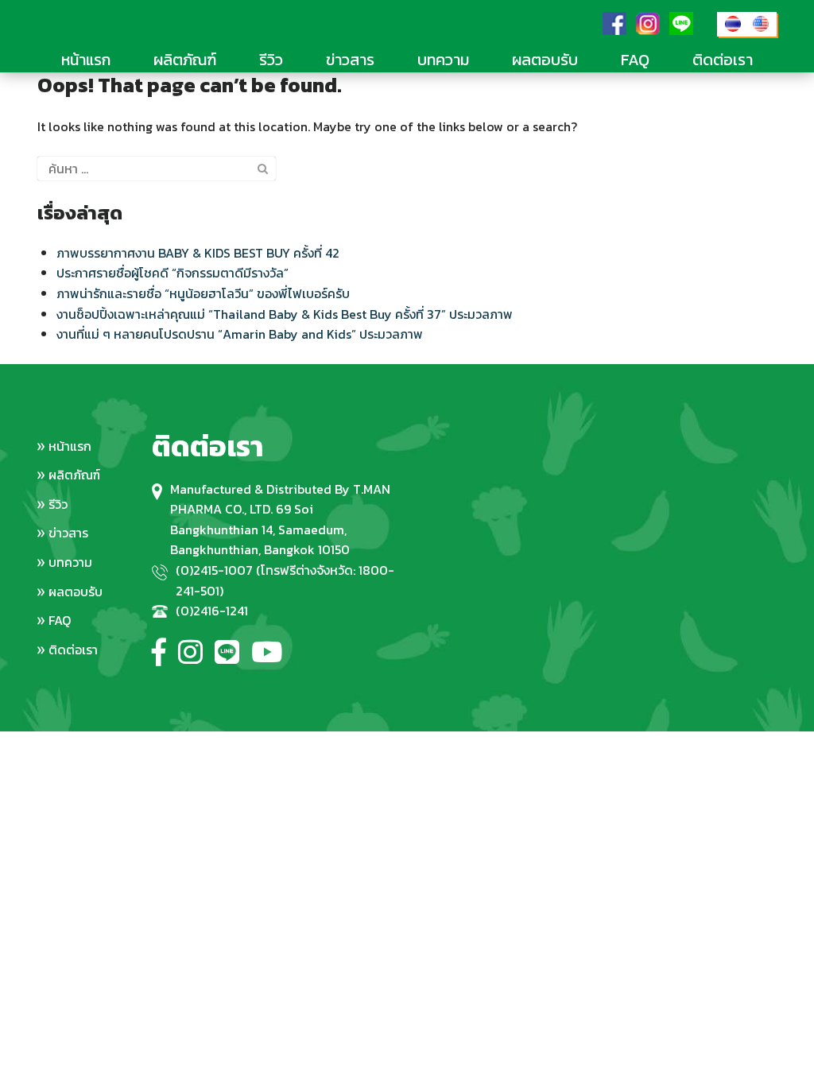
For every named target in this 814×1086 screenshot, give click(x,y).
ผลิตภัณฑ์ (184, 60)
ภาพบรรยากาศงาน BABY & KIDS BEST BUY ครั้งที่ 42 (197, 252)
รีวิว (271, 60)
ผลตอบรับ (545, 60)
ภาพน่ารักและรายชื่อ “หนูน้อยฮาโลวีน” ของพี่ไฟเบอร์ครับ (203, 293)
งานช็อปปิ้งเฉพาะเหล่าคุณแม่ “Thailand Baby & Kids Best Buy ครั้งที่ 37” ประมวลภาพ (284, 314)
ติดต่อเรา (722, 60)
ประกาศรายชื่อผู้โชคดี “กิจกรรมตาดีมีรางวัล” (172, 272)
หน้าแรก (85, 60)
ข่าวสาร (350, 60)
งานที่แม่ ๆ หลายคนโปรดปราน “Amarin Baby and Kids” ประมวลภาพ (239, 333)
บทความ (443, 60)
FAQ (635, 60)
